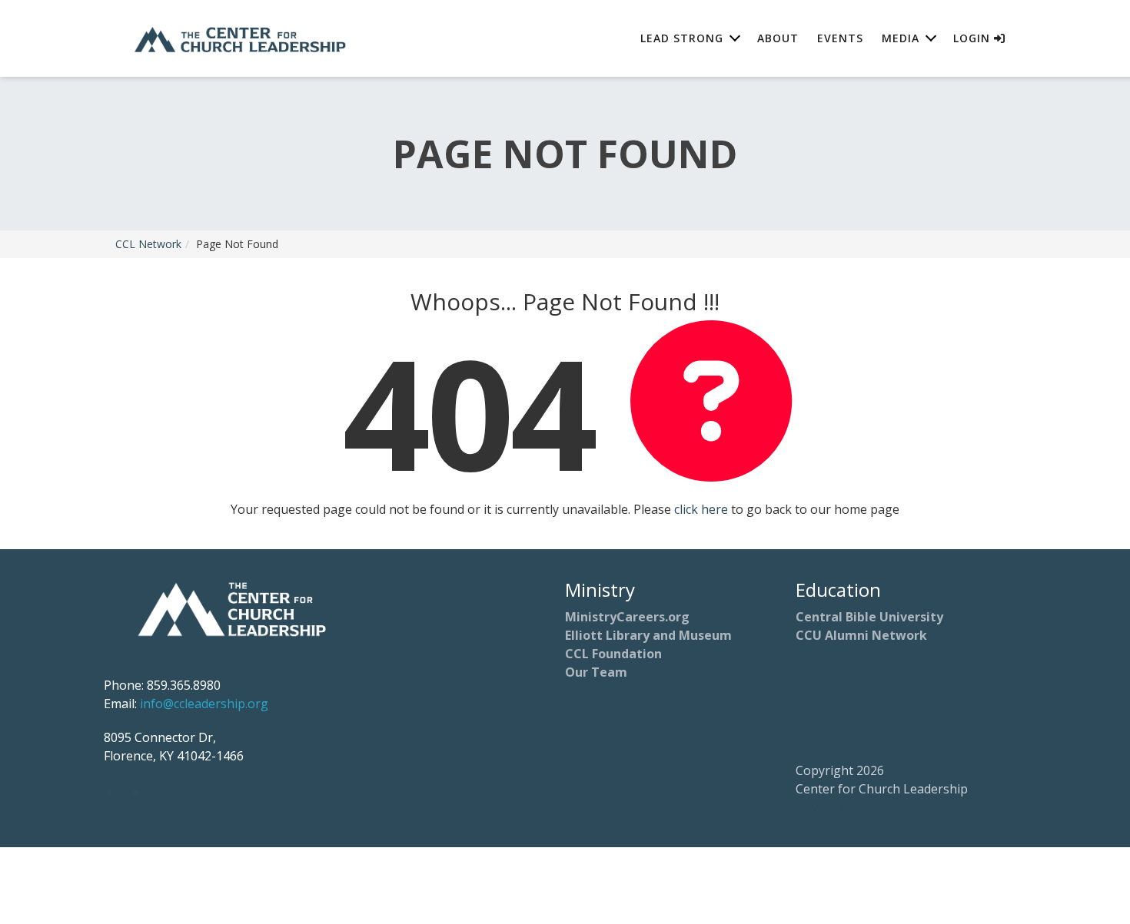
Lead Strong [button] (681, 38)
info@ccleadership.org (204, 703)
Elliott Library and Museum (648, 635)
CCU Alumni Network (861, 635)
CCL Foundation (613, 653)
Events (840, 38)
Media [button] (900, 38)
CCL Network (148, 244)
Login (973, 38)
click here (701, 509)
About (778, 38)
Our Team (596, 672)
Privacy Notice (836, 807)
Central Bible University (869, 616)
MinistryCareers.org (627, 616)
